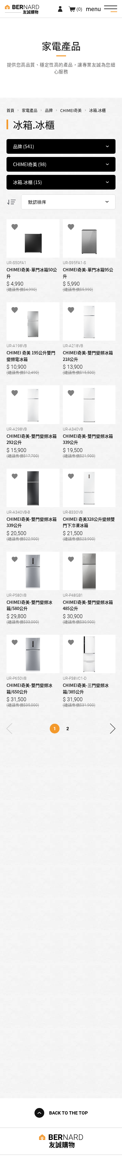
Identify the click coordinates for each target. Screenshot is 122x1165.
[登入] (60, 9)
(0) (79, 8)
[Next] (113, 728)
